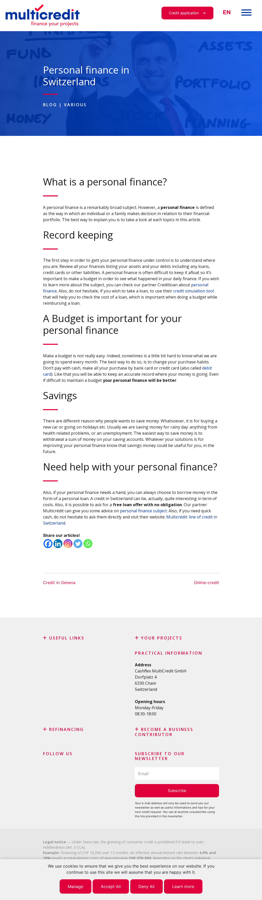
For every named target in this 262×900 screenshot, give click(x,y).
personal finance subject (143, 511)
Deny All (146, 886)
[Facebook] (47, 543)
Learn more (183, 886)
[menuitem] (227, 12)
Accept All (111, 886)
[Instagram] (67, 543)
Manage (75, 886)
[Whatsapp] (87, 543)
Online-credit (206, 582)
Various (75, 105)
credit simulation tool (193, 291)
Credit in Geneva (59, 582)
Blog (50, 105)
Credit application (184, 13)
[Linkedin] (57, 543)
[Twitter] (77, 543)
